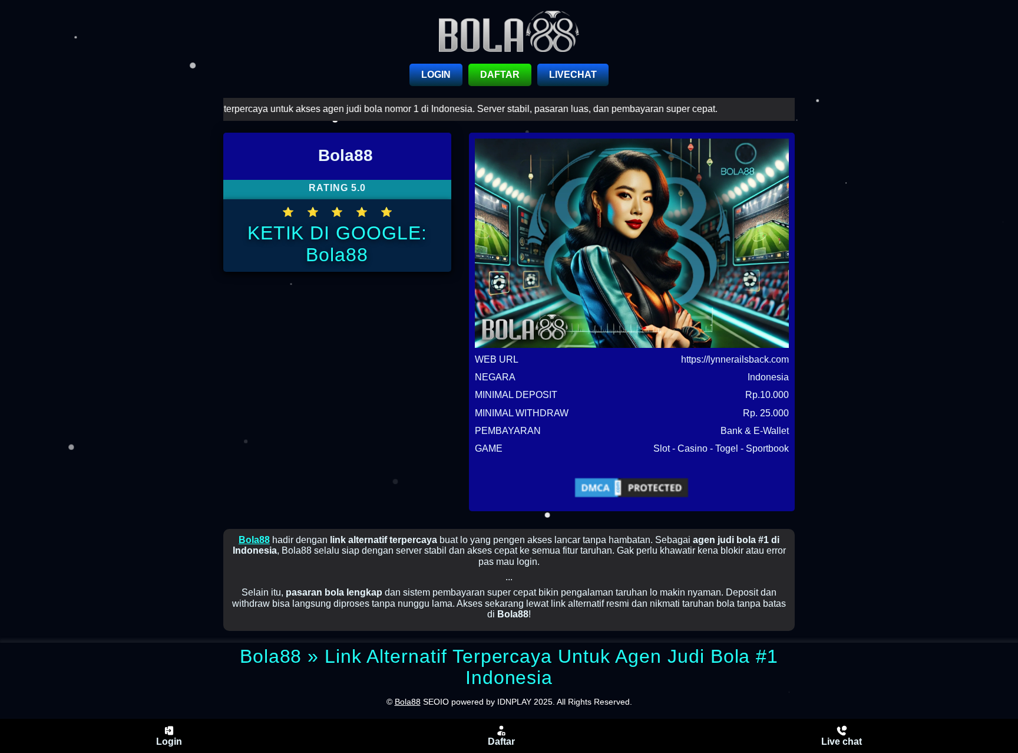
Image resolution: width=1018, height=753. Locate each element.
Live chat (841, 741)
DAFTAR (500, 75)
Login (169, 741)
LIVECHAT (573, 75)
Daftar (501, 741)
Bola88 (254, 540)
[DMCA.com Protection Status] (632, 487)
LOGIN (436, 75)
